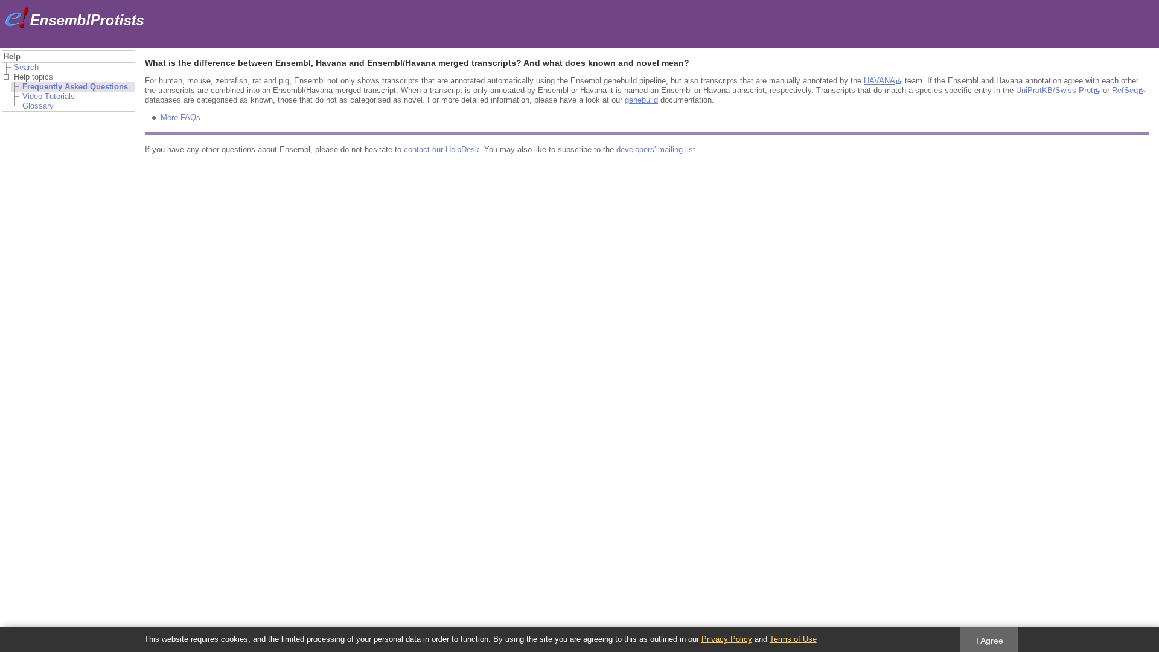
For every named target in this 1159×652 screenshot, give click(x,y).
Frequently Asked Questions (75, 86)
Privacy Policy (726, 639)
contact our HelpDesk (441, 149)
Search (26, 67)
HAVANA (879, 80)
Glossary (38, 105)
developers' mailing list (655, 149)
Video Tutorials (48, 96)
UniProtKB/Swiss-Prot (1054, 90)
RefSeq (1125, 90)
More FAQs (180, 117)
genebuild (641, 99)
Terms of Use (793, 639)
